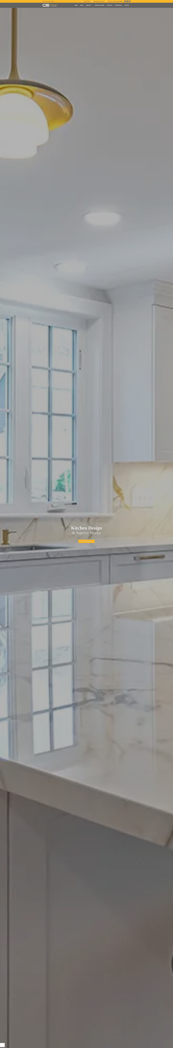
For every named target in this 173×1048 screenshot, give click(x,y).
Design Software (99, 5)
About (82, 5)
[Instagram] (127, 1)
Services (88, 5)
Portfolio (109, 5)
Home (76, 5)
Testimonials (118, 5)
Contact (127, 5)
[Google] (129, 1)
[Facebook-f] (125, 1)
